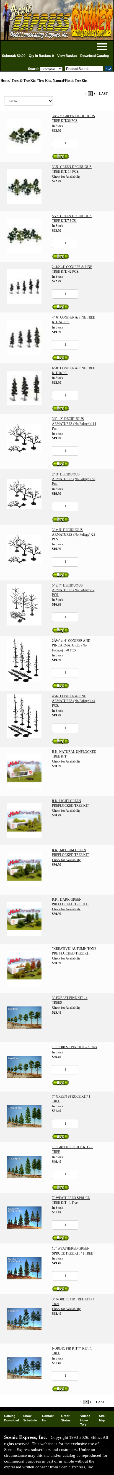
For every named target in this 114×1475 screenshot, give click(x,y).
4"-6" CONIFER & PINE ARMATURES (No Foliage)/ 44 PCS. (73, 701)
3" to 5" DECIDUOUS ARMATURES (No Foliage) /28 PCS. (73, 534)
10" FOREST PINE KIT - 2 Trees (74, 1047)
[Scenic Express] (57, 20)
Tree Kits (44, 81)
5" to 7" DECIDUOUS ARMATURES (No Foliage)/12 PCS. (73, 590)
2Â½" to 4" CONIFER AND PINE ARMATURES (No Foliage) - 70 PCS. (71, 645)
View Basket (67, 56)
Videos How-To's (85, 1420)
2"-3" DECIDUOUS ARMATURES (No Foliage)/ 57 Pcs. (73, 479)
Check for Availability (66, 176)
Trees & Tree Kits (24, 81)
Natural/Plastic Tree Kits (70, 81)
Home (5, 81)
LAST (103, 94)
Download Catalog (94, 56)
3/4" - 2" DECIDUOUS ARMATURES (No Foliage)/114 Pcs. (74, 423)
